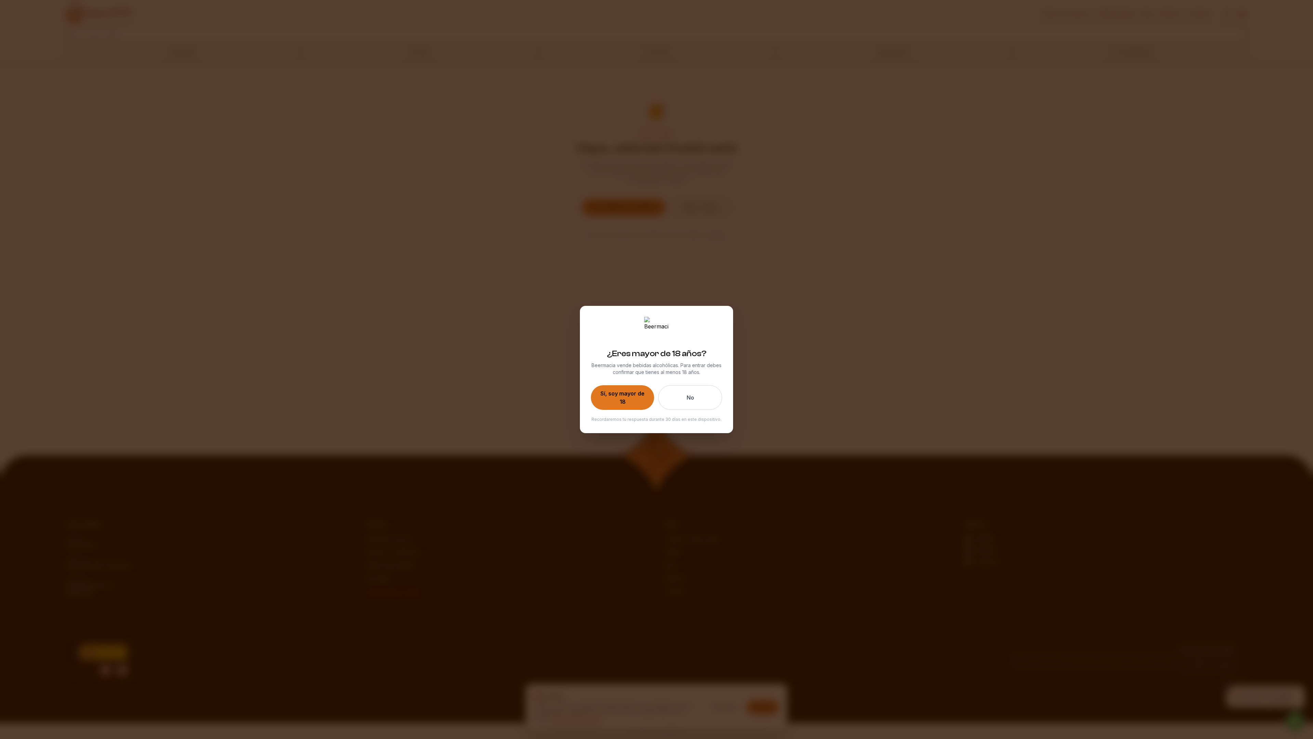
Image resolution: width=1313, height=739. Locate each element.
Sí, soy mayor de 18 (622, 397)
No (690, 397)
